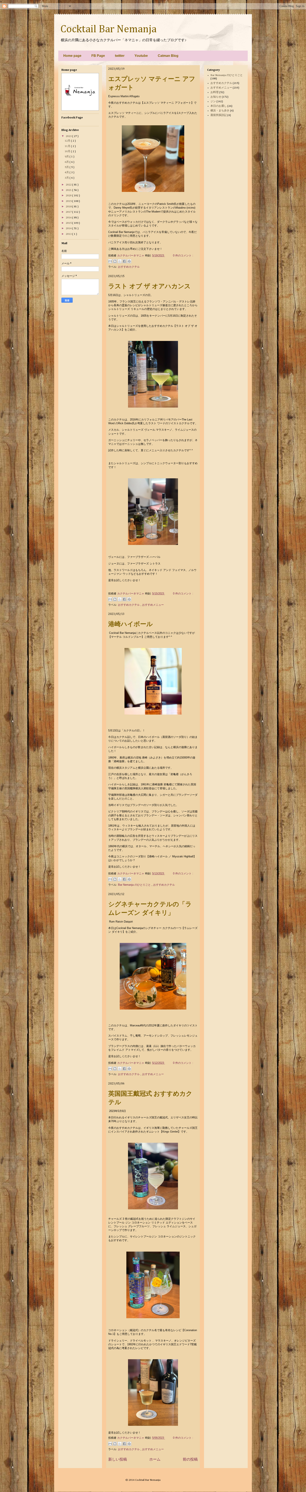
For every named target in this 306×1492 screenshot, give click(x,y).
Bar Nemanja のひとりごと (135, 884)
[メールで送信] (110, 261)
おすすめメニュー (153, 604)
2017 (69, 212)
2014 (69, 228)
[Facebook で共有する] (124, 261)
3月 (67, 178)
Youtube (141, 55)
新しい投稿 (117, 1459)
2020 (69, 195)
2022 (69, 184)
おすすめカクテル (129, 266)
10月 (68, 151)
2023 (69, 136)
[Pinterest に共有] (129, 261)
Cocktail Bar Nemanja (108, 29)
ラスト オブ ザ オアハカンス (149, 286)
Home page (72, 55)
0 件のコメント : (183, 255)
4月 (67, 172)
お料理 (214, 92)
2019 (69, 201)
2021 (69, 190)
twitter (119, 55)
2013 (69, 234)
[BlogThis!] (115, 261)
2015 (69, 223)
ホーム (154, 1459)
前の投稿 (190, 1459)
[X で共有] (120, 261)
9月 (67, 156)
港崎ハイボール (130, 623)
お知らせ (215, 97)
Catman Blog (168, 55)
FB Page (98, 55)
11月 (68, 146)
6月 (67, 162)
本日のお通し (218, 106)
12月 (68, 140)
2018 (69, 206)
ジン (213, 101)
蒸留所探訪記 (218, 115)
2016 (69, 217)
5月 (67, 167)
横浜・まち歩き (219, 110)
